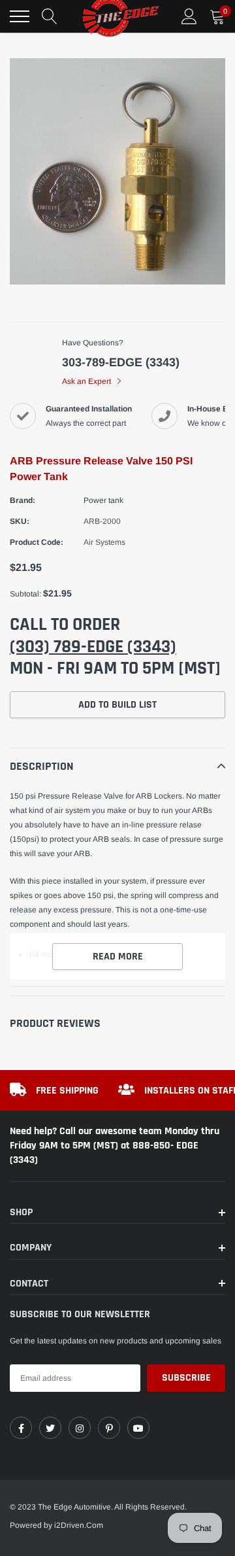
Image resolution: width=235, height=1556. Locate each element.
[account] (189, 16)
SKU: (19, 521)
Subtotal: (25, 593)
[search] (49, 16)
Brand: (22, 500)
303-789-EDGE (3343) (121, 362)
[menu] (19, 16)
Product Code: (36, 542)
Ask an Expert (87, 381)
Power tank (103, 500)
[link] (21, 1428)
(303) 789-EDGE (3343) (93, 647)
